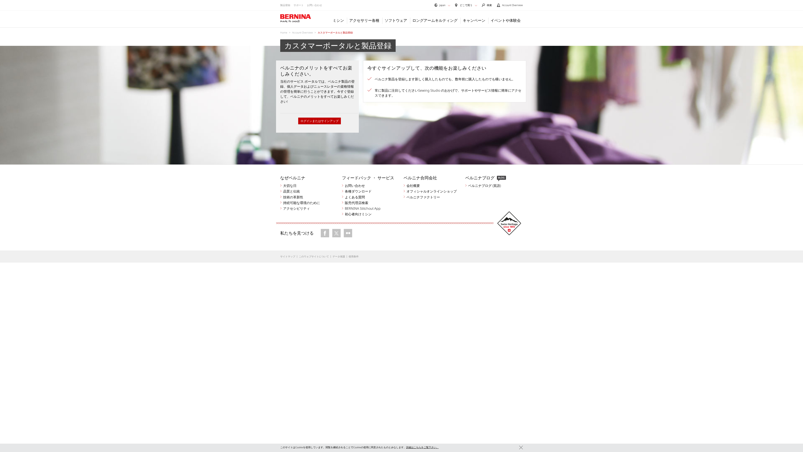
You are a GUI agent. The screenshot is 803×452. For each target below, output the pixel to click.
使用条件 (354, 256)
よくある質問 (355, 197)
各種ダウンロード (358, 191)
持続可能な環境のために (301, 202)
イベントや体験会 (506, 20)
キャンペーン (474, 20)
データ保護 (338, 256)
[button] (449, 5)
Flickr (348, 233)
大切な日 (290, 185)
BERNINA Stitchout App (363, 208)
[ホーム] (295, 18)
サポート (299, 5)
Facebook (325, 233)
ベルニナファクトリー (423, 197)
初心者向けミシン (358, 214)
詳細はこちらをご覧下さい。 (422, 447)
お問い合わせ (314, 5)
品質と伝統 (291, 191)
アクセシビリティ (296, 208)
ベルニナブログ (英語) (484, 185)
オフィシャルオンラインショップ (432, 191)
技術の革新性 (293, 197)
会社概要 (413, 185)
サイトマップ (287, 256)
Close (521, 447)
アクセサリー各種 (364, 20)
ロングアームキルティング (435, 20)
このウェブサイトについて (314, 256)
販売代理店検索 (356, 202)
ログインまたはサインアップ (319, 121)
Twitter (336, 233)
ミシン (338, 20)
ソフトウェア (396, 20)
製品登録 (285, 5)
